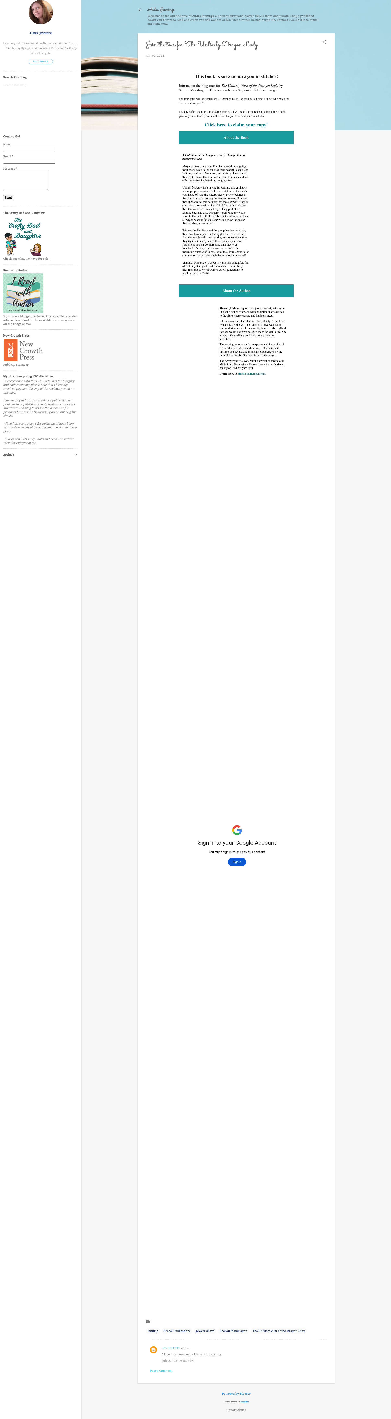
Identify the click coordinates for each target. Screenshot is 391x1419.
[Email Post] (148, 1322)
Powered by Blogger (236, 1393)
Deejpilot (244, 1402)
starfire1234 (171, 1348)
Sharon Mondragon (233, 1331)
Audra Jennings (160, 9)
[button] (324, 42)
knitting (153, 1331)
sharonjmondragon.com (251, 373)
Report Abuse (236, 1410)
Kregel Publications (177, 1331)
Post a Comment (161, 1371)
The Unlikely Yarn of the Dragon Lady (279, 1331)
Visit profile (40, 61)
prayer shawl (205, 1331)
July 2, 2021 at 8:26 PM (178, 1361)
